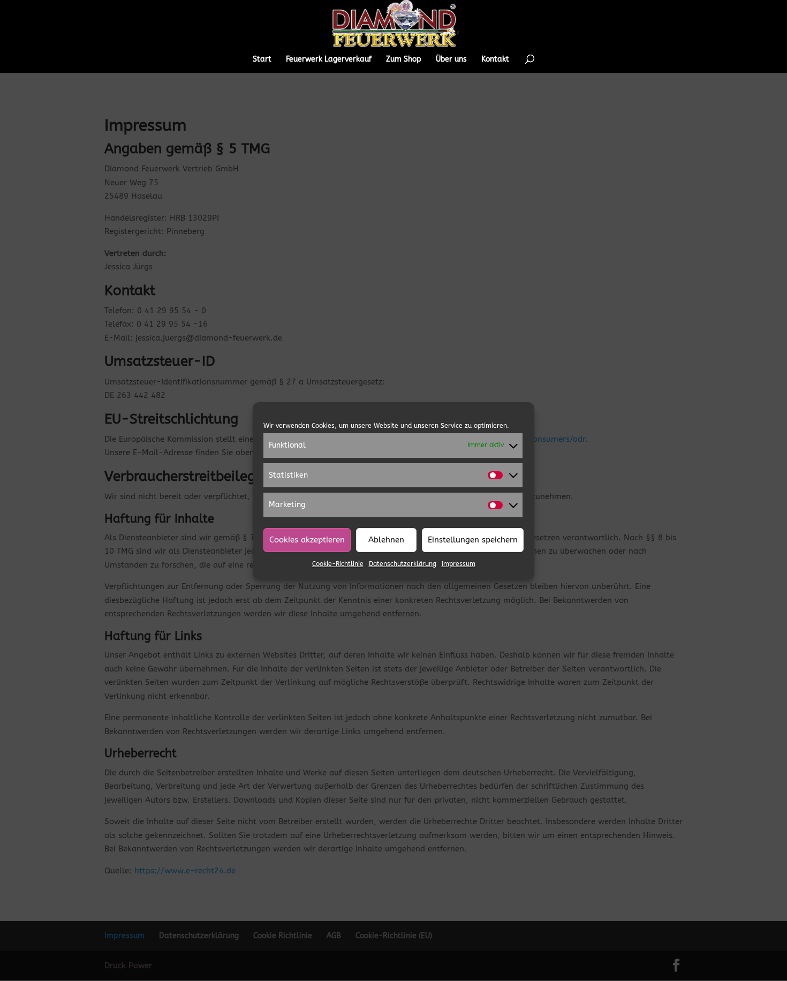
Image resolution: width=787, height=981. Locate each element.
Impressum (458, 564)
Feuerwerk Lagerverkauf (329, 60)
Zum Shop (403, 60)
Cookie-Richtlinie (338, 564)
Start (262, 60)
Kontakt (495, 60)
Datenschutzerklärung (402, 564)
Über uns (451, 60)
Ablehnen (386, 540)
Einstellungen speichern (473, 540)
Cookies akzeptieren (307, 540)
